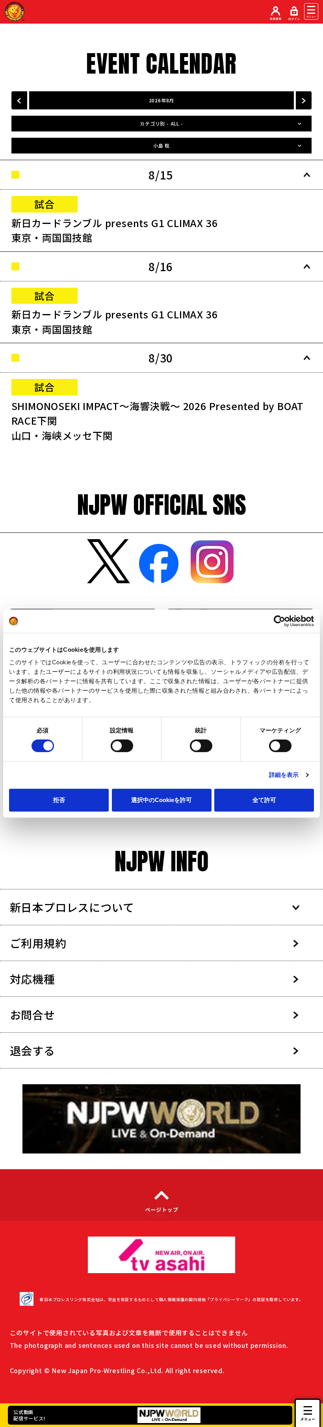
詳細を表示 (284, 774)
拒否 (59, 800)
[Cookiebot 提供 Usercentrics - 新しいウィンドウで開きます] (279, 621)
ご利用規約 (38, 943)
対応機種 (32, 979)
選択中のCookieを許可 (161, 800)
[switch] (122, 745)
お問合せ (32, 1014)
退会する (32, 1050)
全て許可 (264, 800)
